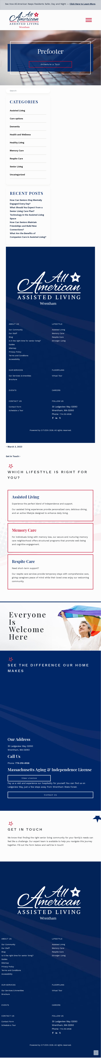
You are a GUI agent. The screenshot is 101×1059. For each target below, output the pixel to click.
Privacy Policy (15, 352)
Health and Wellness (20, 134)
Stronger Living (59, 341)
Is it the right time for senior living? (25, 341)
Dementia (15, 126)
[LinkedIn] (56, 418)
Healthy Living (17, 142)
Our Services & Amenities (20, 376)
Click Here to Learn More (82, 4)
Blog (11, 337)
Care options (16, 118)
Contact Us (50, 795)
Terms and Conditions (18, 355)
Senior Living (16, 166)
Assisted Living (17, 110)
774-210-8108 (65, 414)
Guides (12, 344)
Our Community (16, 330)
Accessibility (14, 359)
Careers (56, 390)
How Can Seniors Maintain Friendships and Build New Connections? (23, 226)
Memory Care (17, 150)
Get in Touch (12, 456)
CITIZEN (45, 430)
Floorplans (58, 370)
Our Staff (13, 333)
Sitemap (12, 348)
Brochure (13, 379)
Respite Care (16, 158)
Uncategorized (17, 174)
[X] (60, 418)
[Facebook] (53, 418)
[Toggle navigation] (88, 20)
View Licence (29, 778)
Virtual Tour (57, 376)
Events (12, 390)
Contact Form (15, 407)
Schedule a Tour (50, 64)
